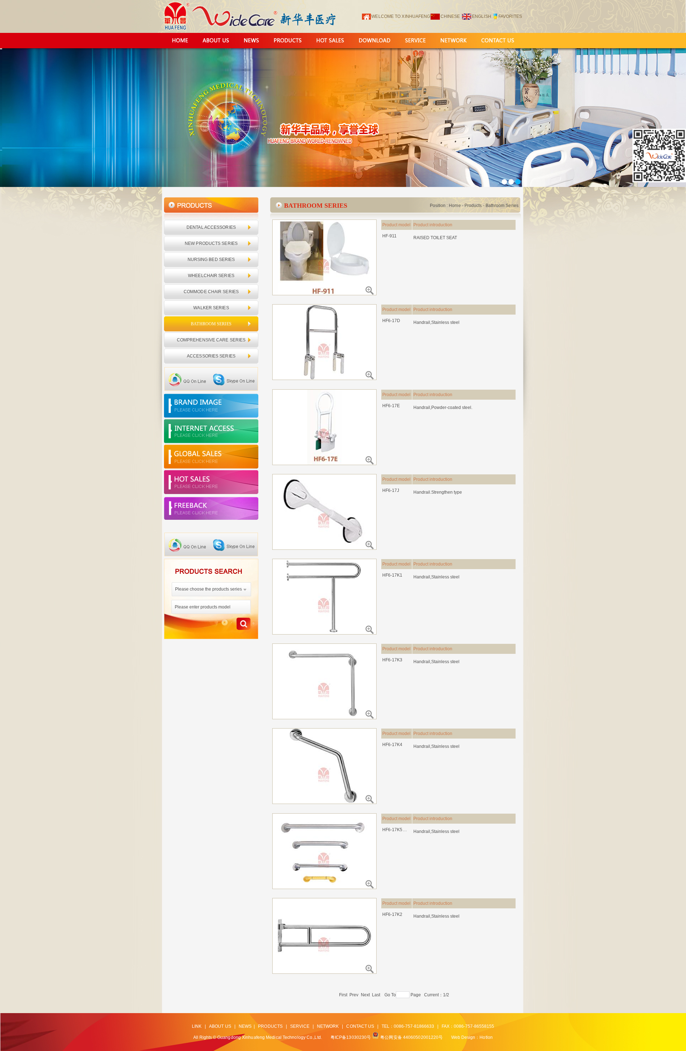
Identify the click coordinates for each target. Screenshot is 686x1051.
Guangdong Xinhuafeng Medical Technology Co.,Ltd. (269, 1037)
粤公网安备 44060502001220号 (411, 1037)
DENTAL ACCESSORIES (211, 227)
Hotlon (486, 1037)
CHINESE (450, 16)
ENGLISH (481, 16)
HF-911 (389, 235)
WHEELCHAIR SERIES (211, 275)
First (343, 994)
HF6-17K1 (392, 575)
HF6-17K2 (392, 914)
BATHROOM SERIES (211, 323)
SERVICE (299, 1026)
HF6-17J (390, 490)
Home (455, 205)
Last (376, 994)
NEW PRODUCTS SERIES (211, 243)
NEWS (245, 1026)
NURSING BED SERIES (211, 259)
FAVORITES (510, 16)
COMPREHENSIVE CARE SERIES (211, 339)
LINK (197, 1026)
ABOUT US (220, 1026)
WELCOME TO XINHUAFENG (400, 16)
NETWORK (328, 1026)
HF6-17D (391, 320)
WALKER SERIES (211, 307)
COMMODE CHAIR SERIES (211, 291)
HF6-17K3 (392, 659)
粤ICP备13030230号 (350, 1037)
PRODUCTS (270, 1026)
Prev (353, 994)
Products (473, 205)
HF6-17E (391, 405)
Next (365, 994)
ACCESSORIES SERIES (211, 356)
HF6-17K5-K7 (395, 829)
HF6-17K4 (392, 744)
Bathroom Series (502, 205)
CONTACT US (360, 1026)
